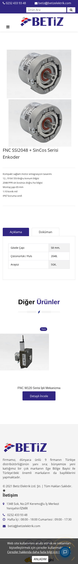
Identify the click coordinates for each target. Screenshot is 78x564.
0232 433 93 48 (16, 3)
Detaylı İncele (39, 396)
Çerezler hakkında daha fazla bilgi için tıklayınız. (39, 552)
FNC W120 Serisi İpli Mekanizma (39, 388)
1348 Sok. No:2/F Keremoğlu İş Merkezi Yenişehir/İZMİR (33, 506)
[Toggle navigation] (8, 27)
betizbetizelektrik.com (54, 3)
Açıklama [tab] (16, 232)
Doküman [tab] (45, 232)
